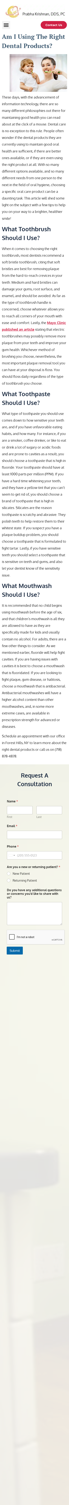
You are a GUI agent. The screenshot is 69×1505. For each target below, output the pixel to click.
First (9, 816)
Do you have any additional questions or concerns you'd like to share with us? (34, 893)
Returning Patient (25, 880)
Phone (13, 846)
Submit (15, 951)
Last (39, 816)
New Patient (21, 873)
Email (12, 826)
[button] (6, 25)
